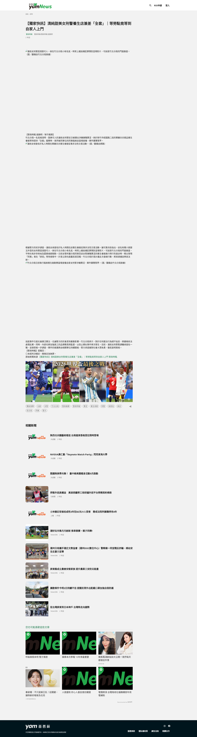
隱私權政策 (143, 731)
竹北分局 (55, 406)
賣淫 (85, 406)
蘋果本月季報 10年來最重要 (75, 657)
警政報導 (65, 406)
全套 (39, 406)
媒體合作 (166, 731)
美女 (119, 406)
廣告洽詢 (155, 731)
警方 (44, 410)
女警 (46, 406)
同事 (37, 410)
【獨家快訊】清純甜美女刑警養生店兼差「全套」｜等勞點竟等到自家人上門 (73, 356)
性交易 (29, 410)
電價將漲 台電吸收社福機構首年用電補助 (114, 694)
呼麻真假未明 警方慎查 (37, 657)
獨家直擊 (30, 406)
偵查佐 (111, 406)
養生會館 (94, 406)
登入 (168, 5)
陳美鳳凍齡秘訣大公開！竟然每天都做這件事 (114, 659)
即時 (31, 14)
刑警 (103, 406)
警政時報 (29, 34)
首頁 (27, 14)
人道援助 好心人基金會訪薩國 (76, 692)
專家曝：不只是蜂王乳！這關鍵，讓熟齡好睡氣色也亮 (42, 694)
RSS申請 (158, 5)
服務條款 (131, 731)
